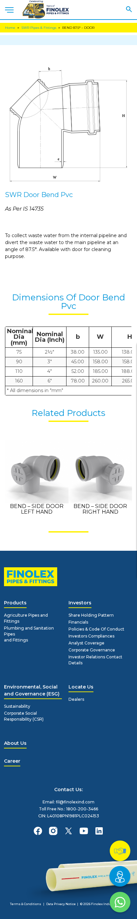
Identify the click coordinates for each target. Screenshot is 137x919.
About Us (15, 743)
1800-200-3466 (82, 808)
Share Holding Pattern (91, 615)
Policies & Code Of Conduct (96, 629)
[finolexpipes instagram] (53, 831)
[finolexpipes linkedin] (99, 831)
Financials (78, 622)
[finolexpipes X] (68, 831)
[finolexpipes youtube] (84, 831)
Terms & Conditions (25, 904)
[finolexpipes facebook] (38, 831)
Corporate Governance (91, 649)
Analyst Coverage (86, 642)
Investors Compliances (91, 636)
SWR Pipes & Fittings (38, 28)
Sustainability (17, 706)
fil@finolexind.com (75, 801)
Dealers (76, 699)
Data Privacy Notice (61, 904)
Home (10, 28)
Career (12, 761)
